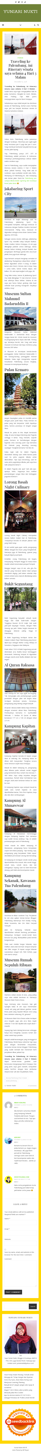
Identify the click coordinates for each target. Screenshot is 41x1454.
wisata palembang (11, 1081)
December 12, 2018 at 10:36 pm (23, 1105)
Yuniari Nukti (21, 11)
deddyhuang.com (21, 1177)
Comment (8, 1259)
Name (7, 1218)
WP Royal (25, 1450)
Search (32, 1306)
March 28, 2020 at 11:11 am (22, 1179)
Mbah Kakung (20, 1103)
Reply (16, 1107)
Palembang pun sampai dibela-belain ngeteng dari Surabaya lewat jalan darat (20, 180)
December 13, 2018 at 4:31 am (22, 1139)
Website (8, 1239)
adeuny (17, 1137)
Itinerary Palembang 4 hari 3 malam (16, 1078)
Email (7, 1229)
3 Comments (32, 1086)
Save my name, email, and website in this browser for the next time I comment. (19, 1253)
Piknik (20, 58)
